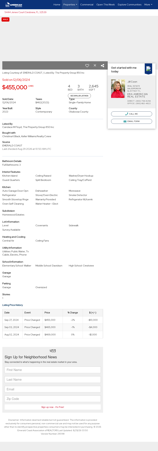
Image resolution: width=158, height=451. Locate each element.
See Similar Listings (79, 96)
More (148, 6)
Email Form (133, 121)
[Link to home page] (15, 4)
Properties (70, 6)
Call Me (133, 114)
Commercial (86, 4)
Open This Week (105, 4)
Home (57, 4)
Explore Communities (129, 4)
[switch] (87, 65)
